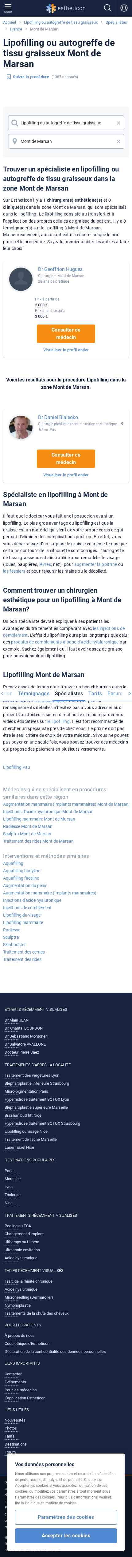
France (16, 29)
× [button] (119, 123)
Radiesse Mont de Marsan (27, 826)
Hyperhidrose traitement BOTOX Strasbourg (42, 1123)
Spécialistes (116, 22)
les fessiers (14, 571)
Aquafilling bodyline (21, 870)
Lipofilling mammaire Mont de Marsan (39, 819)
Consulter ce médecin (66, 333)
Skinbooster (14, 944)
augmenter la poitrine (95, 564)
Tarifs (95, 693)
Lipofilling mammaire (23, 922)
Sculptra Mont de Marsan (27, 833)
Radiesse (11, 929)
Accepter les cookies (66, 1536)
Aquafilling (13, 863)
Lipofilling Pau (16, 767)
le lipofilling (58, 721)
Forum (114, 693)
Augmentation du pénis (25, 885)
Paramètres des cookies (66, 1517)
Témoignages (33, 693)
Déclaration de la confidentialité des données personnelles (55, 1351)
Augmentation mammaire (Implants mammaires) (49, 892)
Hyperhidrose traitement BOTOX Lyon (37, 1099)
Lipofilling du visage (22, 915)
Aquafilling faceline (21, 878)
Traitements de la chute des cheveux (36, 1313)
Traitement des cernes (24, 952)
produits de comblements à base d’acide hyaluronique (64, 641)
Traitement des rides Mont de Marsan (38, 841)
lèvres (45, 564)
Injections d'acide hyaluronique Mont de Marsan (48, 811)
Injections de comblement (27, 907)
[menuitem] (33, 694)
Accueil (9, 22)
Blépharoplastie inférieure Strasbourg (37, 1083)
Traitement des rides (22, 959)
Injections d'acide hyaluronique (32, 900)
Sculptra (11, 937)
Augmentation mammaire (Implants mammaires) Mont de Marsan (66, 804)
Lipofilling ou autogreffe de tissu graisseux (61, 22)
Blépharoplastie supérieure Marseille (36, 1107)
